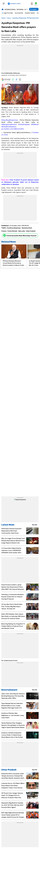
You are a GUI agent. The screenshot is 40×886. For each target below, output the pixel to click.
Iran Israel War (19, 13)
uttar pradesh (30, 231)
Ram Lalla (21, 231)
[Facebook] (16, 79)
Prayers (4, 231)
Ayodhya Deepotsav (14, 228)
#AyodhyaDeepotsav (9, 120)
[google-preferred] (6, 79)
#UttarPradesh (24, 124)
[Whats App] (13, 79)
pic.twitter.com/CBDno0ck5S (12, 128)
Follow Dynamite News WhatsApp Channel (21, 235)
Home (3, 18)
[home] (2, 9)
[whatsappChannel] (36, 3)
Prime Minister (12, 231)
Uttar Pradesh (8, 769)
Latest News (7, 524)
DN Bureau (16, 73)
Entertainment (9, 689)
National (20, 9)
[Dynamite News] (14, 3)
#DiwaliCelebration (8, 126)
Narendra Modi (27, 228)
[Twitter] (20, 79)
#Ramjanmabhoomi (9, 124)
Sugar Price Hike (8, 13)
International (10, 9)
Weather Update (30, 13)
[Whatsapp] (4, 235)
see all (34, 525)
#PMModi (35, 124)
